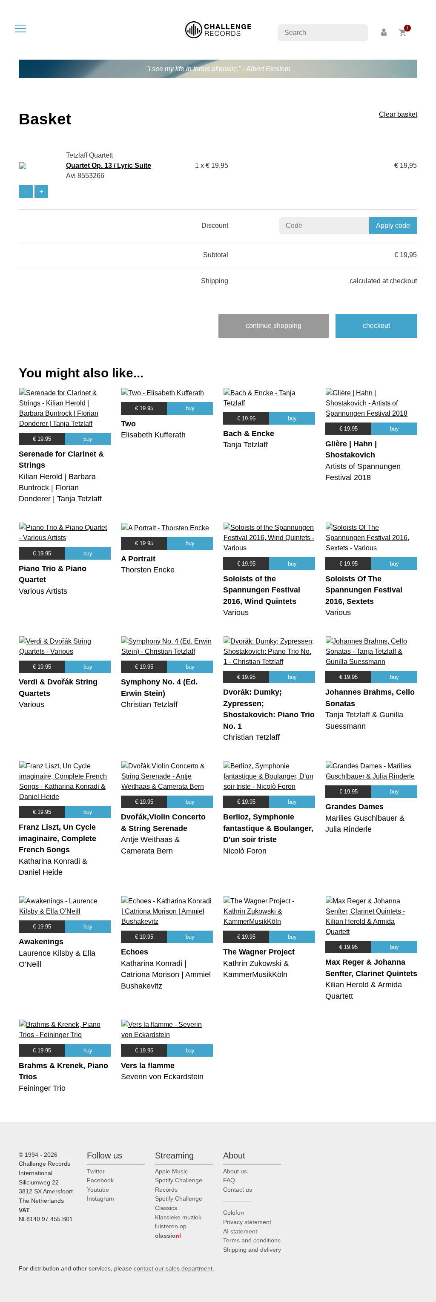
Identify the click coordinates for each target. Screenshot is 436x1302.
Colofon (233, 1212)
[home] (218, 29)
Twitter (96, 1171)
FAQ (229, 1180)
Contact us (237, 1189)
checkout (376, 325)
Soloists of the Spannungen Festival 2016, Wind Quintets (261, 590)
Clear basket (398, 114)
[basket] (403, 32)
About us (235, 1171)
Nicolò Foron (245, 851)
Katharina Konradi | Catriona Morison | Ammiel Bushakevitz (166, 974)
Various (236, 612)
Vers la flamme (148, 1065)
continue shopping (273, 325)
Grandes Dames (354, 806)
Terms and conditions (252, 1240)
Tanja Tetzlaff (245, 444)
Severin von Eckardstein (162, 1076)
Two (128, 424)
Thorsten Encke (148, 570)
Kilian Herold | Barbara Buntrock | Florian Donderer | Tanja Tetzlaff (60, 487)
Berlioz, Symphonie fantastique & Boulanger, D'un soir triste (268, 828)
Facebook (100, 1180)
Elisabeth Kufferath (153, 435)
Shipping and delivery (252, 1249)
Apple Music (171, 1171)
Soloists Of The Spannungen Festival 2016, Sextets (363, 590)
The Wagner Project (259, 952)
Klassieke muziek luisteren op (178, 1226)
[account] (384, 32)
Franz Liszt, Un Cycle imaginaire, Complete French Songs (57, 838)
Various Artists (43, 591)
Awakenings (41, 941)
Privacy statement (247, 1222)
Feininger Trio (42, 1088)
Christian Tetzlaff (149, 704)
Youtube (98, 1189)
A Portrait (138, 559)
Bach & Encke (248, 433)
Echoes (134, 952)
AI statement (240, 1231)
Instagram (100, 1198)
